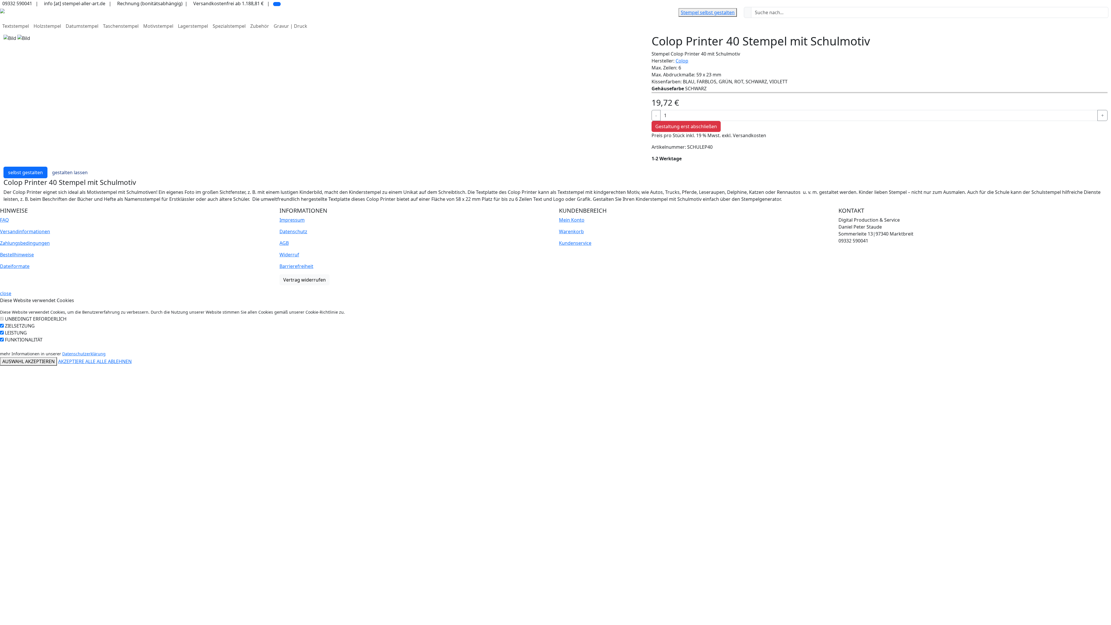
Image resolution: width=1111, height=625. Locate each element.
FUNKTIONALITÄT (24, 340)
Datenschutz (293, 231)
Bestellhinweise (17, 254)
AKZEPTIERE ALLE (77, 361)
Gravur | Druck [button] (290, 26)
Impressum (292, 220)
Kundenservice (575, 243)
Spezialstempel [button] (229, 26)
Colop (682, 61)
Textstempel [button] (15, 26)
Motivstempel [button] (158, 26)
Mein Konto (571, 220)
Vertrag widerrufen (304, 280)
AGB (284, 243)
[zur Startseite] (2, 10)
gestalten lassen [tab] (70, 172)
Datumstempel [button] (82, 26)
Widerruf (289, 254)
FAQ (4, 220)
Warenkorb (571, 231)
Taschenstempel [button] (121, 26)
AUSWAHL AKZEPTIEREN (28, 361)
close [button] (5, 293)
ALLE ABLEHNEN (114, 361)
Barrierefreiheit (296, 266)
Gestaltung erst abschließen (686, 126)
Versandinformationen (25, 231)
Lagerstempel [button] (193, 26)
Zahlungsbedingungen (25, 243)
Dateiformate (15, 266)
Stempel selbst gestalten (708, 12)
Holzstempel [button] (47, 26)
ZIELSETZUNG (20, 326)
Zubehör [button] (259, 26)
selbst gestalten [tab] (25, 172)
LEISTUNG (16, 333)
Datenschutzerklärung (84, 353)
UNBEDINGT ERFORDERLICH (36, 319)
